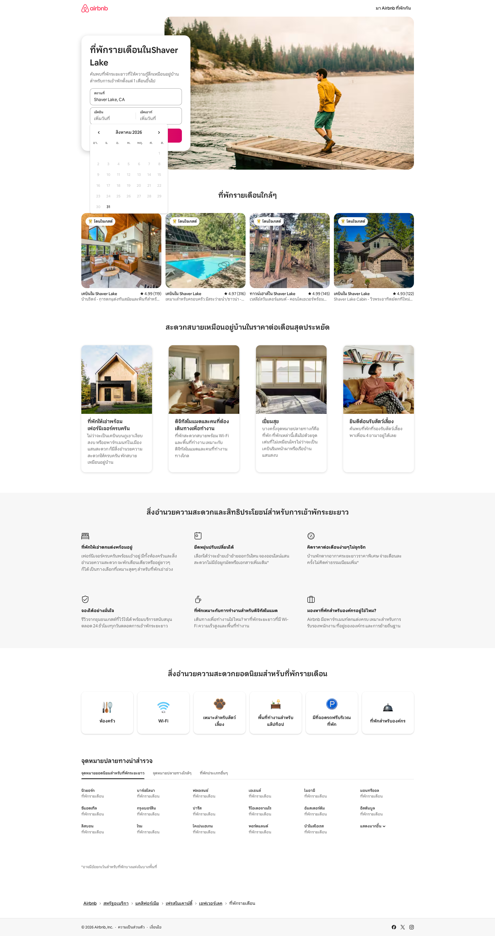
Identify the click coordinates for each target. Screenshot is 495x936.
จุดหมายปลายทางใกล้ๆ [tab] (172, 773)
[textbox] (113, 119)
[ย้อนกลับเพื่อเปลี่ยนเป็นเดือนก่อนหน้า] (99, 132)
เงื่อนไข (155, 927)
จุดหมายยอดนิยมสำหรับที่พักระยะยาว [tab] (112, 773)
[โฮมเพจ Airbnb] (94, 8)
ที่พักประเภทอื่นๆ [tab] (214, 773)
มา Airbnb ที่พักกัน (393, 8)
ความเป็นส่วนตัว (131, 927)
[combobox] (136, 99)
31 (108, 206)
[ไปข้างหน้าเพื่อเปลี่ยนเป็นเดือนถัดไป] (158, 132)
